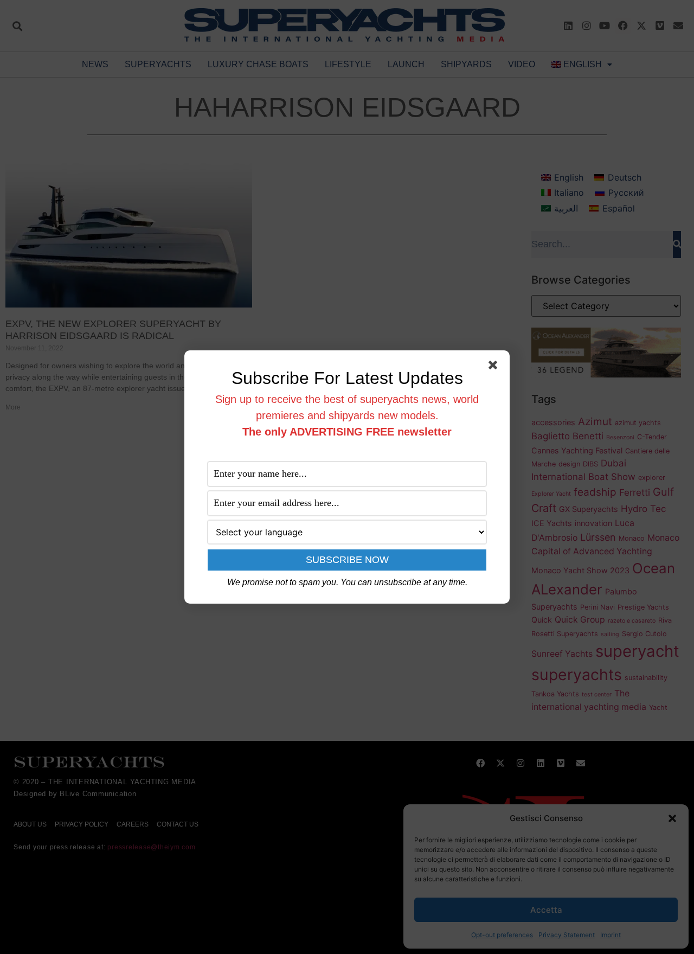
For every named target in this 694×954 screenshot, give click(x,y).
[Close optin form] (495, 367)
